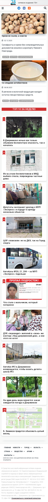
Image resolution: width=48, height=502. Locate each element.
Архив (29, 451)
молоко (5, 100)
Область (37, 447)
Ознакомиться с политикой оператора (26, 498)
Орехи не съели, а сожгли (14, 36)
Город (26, 447)
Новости (16, 447)
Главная (7, 447)
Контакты (8, 455)
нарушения (14, 100)
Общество (18, 451)
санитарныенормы (25, 57)
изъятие (6, 57)
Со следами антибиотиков (14, 83)
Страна (7, 451)
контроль (13, 57)
